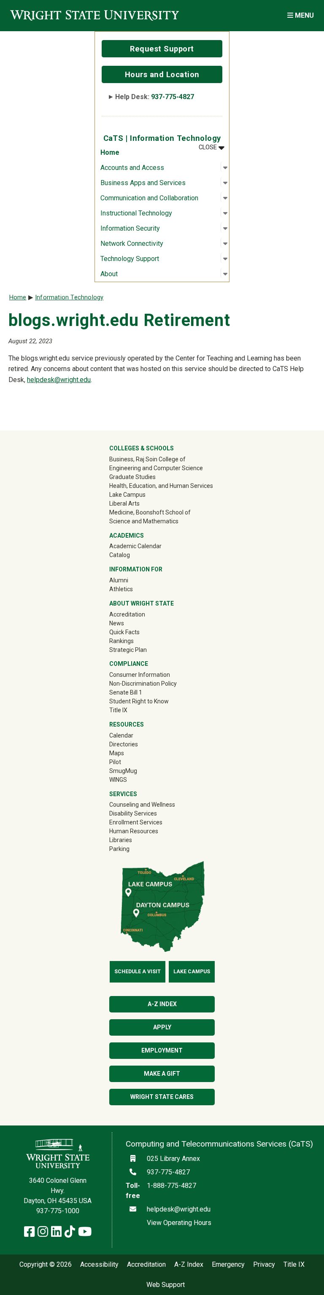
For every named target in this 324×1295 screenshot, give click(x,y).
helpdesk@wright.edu (59, 380)
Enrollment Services (135, 822)
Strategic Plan (128, 649)
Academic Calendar (135, 546)
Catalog (119, 555)
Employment (162, 1050)
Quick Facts (124, 632)
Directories (123, 744)
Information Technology (69, 297)
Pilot (115, 762)
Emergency (228, 1264)
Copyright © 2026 (45, 1264)
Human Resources (133, 831)
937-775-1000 (57, 1211)
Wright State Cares (162, 1096)
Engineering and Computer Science (156, 468)
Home (109, 152)
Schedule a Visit (137, 972)
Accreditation (127, 614)
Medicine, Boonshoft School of (150, 512)
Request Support (162, 48)
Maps (116, 753)
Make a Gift (162, 1073)
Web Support (165, 1285)
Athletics (133, 588)
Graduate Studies (132, 477)
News (116, 623)
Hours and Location (162, 74)
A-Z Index (162, 1004)
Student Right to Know (139, 701)
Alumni (130, 580)
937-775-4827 (172, 97)
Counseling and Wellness (142, 804)
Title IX (118, 710)
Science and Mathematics (143, 521)
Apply (162, 1027)
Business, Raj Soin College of (147, 459)
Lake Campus (127, 494)
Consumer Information (139, 674)
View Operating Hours (179, 1223)
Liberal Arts (124, 503)
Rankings (121, 641)
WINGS (118, 779)
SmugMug (135, 770)
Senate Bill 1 (125, 692)
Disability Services (133, 813)
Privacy (264, 1264)
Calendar (121, 735)
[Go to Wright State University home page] (94, 15)
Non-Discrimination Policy (143, 683)
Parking (119, 848)
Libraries (120, 840)
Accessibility (99, 1264)
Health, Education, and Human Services (161, 485)
